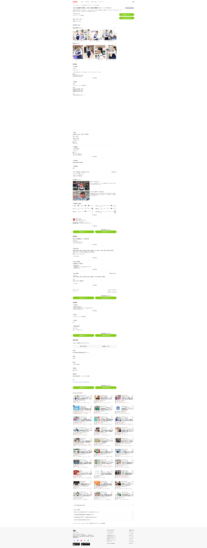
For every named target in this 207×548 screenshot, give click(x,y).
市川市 (87, 523)
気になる (87, 1)
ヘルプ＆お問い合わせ (110, 532)
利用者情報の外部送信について (111, 536)
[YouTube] (81, 540)
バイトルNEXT (131, 533)
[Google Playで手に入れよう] (85, 544)
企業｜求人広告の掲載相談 (111, 543)
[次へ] (116, 28)
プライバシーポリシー (110, 533)
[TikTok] (88, 540)
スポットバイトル (131, 532)
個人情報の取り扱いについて (111, 535)
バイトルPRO (131, 538)
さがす (82, 1)
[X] (84, 540)
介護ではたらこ (131, 543)
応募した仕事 (93, 1)
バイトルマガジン (131, 536)
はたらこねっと (131, 540)
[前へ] (113, 28)
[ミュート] (88, 189)
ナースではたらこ (131, 541)
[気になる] (91, 396)
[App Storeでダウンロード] (76, 544)
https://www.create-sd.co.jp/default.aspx (81, 382)
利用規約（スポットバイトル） (111, 538)
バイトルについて (109, 541)
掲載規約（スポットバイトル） (111, 540)
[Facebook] (77, 540)
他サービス (101, 1)
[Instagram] (74, 540)
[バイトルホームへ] (75, 1)
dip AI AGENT (131, 535)
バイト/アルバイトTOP (77, 523)
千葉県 (83, 523)
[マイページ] (133, 2)
